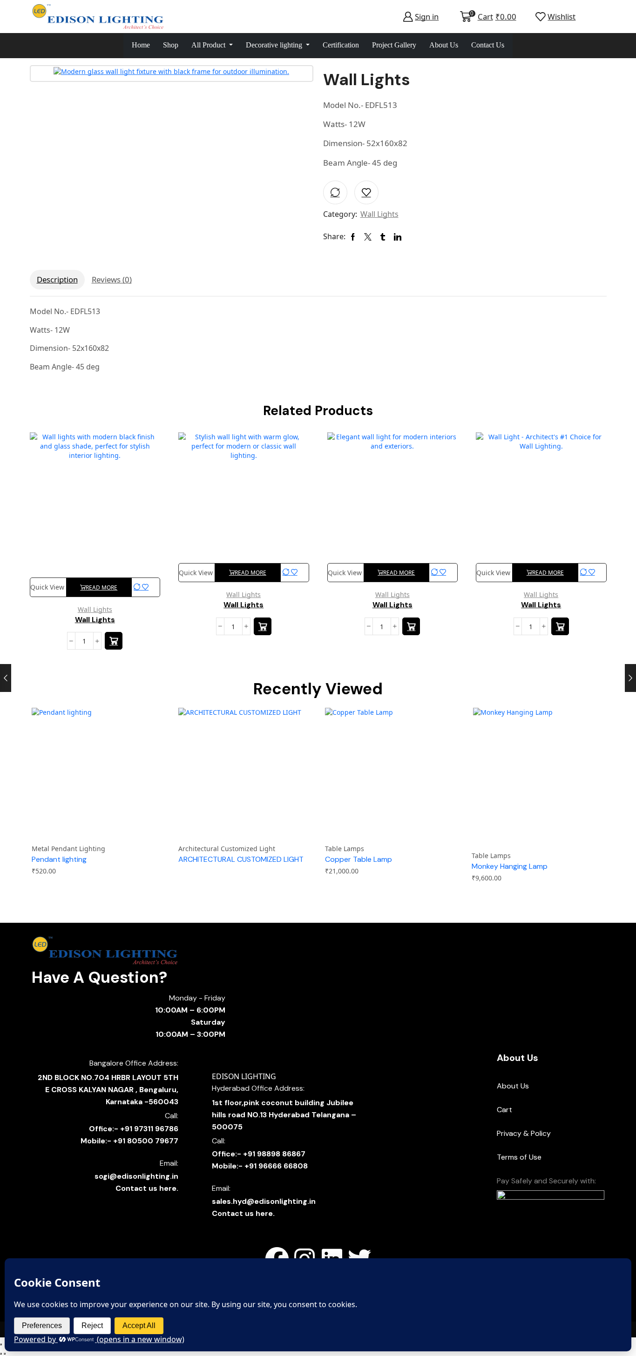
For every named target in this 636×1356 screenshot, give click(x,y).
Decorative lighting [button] (275, 45)
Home (141, 45)
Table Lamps (344, 848)
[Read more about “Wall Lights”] (113, 641)
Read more (101, 587)
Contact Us (487, 45)
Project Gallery (394, 45)
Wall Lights (379, 214)
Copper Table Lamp (358, 859)
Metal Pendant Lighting (68, 848)
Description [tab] (57, 279)
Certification (341, 45)
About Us (443, 45)
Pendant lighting (59, 859)
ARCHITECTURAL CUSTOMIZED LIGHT (241, 859)
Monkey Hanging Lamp (510, 866)
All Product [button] (209, 45)
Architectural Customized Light (226, 848)
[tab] (57, 279)
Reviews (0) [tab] (112, 279)
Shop (170, 45)
